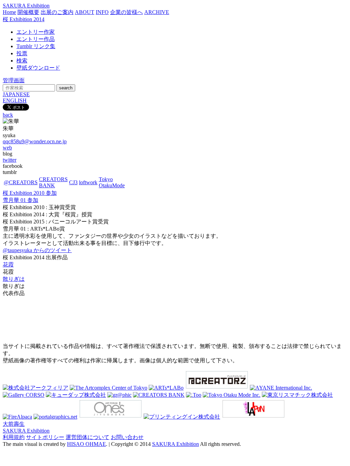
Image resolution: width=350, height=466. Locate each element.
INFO (102, 12)
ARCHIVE (156, 12)
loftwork (88, 182)
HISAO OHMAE (86, 444)
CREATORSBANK (53, 182)
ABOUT (84, 12)
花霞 (8, 264)
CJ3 (73, 182)
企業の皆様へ (126, 12)
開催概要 (28, 12)
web (7, 147)
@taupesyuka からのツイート (37, 250)
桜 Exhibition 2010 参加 (30, 193)
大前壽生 (14, 424)
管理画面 (14, 80)
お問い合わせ (127, 437)
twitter (9, 160)
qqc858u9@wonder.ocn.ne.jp (35, 141)
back (8, 115)
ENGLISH (15, 100)
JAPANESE (16, 94)
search (65, 87)
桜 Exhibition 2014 (23, 19)
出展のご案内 (57, 12)
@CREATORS (21, 182)
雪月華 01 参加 (20, 200)
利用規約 (14, 437)
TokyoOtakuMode (112, 182)
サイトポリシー (45, 437)
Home (9, 12)
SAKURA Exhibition (26, 6)
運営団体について (87, 437)
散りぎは (14, 279)
